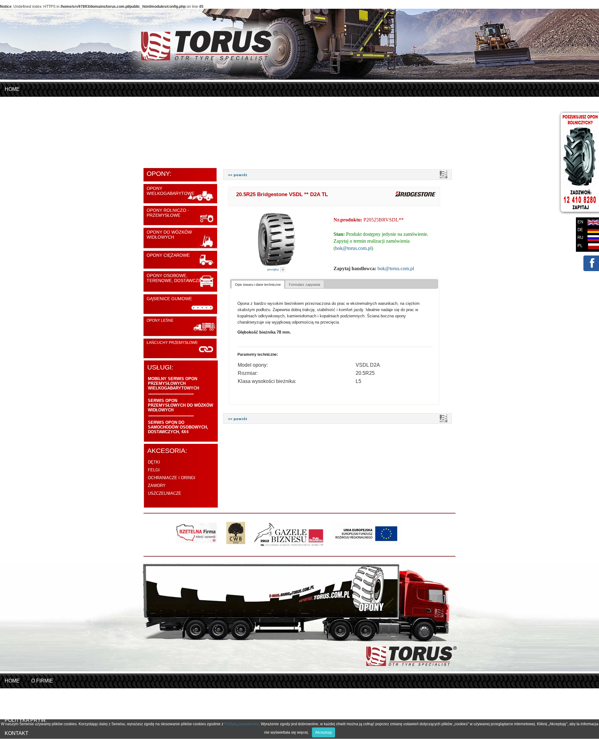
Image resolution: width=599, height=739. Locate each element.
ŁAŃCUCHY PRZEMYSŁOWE (172, 342)
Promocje (19, 128)
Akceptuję (323, 732)
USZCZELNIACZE (164, 493)
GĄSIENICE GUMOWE (169, 298)
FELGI (154, 470)
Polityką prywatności (241, 724)
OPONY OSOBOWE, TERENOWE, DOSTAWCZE (174, 278)
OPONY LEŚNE (160, 320)
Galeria (16, 154)
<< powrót (237, 175)
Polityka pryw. (25, 720)
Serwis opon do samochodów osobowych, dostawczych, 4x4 (178, 427)
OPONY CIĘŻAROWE (168, 255)
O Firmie (16, 102)
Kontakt (61, 154)
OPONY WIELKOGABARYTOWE (170, 191)
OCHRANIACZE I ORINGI (171, 477)
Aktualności (23, 141)
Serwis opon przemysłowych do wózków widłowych (180, 405)
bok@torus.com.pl (353, 248)
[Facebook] (591, 268)
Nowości (17, 115)
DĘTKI (154, 462)
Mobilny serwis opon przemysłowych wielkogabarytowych (173, 383)
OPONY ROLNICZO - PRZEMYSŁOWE (168, 213)
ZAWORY (157, 485)
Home (12, 89)
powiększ (273, 269)
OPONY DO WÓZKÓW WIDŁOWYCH (169, 235)
